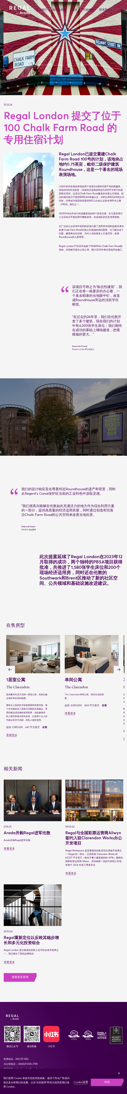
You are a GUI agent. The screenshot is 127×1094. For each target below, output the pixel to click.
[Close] (124, 1071)
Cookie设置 (81, 1082)
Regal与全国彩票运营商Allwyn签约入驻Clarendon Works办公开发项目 (93, 838)
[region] (63, 1081)
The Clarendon (17, 687)
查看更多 (11, 735)
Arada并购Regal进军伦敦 (28, 832)
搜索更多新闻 (20, 977)
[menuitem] (44, 10)
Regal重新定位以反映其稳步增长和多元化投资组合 (31, 940)
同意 (107, 1082)
